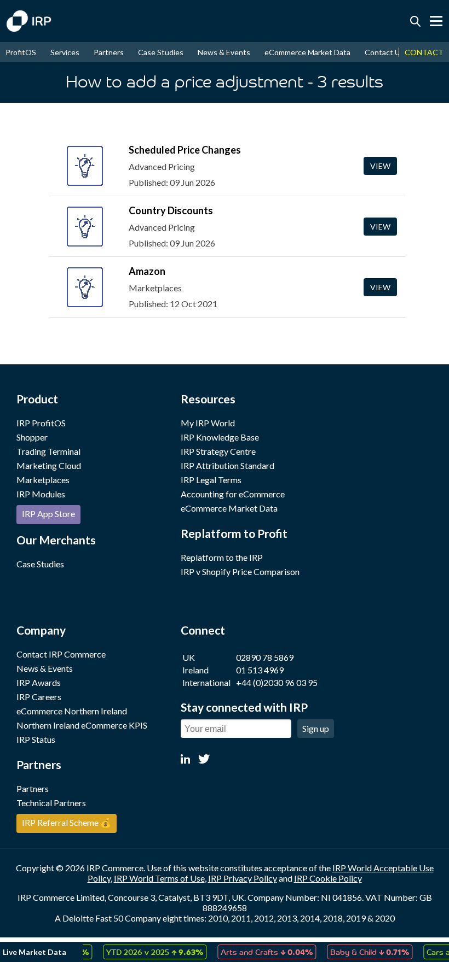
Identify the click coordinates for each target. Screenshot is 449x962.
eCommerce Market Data (307, 52)
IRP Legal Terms (211, 479)
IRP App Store (48, 513)
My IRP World (208, 423)
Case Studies (160, 52)
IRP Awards (38, 682)
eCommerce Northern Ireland (71, 711)
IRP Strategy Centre (218, 451)
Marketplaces (43, 479)
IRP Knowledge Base (220, 437)
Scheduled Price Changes (185, 150)
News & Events (224, 52)
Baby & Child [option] (361, 952)
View (380, 166)
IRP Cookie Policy (328, 878)
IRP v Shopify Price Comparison (240, 571)
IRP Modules (40, 494)
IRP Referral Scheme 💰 (66, 822)
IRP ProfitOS (41, 423)
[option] (146, 952)
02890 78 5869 (264, 657)
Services (64, 52)
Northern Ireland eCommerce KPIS (81, 725)
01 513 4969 (260, 670)
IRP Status (35, 739)
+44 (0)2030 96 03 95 (277, 682)
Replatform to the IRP (222, 557)
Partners (109, 52)
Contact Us (384, 52)
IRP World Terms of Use (159, 878)
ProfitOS (20, 52)
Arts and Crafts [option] (258, 952)
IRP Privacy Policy (242, 878)
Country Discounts (171, 210)
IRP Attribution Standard (227, 465)
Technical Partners (51, 802)
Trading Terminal (48, 451)
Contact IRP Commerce (61, 654)
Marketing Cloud (48, 465)
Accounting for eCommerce (233, 494)
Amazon (147, 271)
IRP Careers (38, 696)
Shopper (32, 437)
